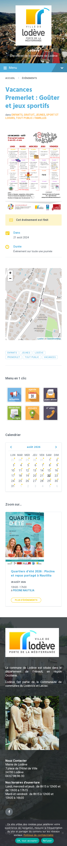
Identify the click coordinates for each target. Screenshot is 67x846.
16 (56, 470)
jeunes (26, 352)
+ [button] (10, 273)
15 (49, 470)
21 (41, 475)
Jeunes (40, 114)
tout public (32, 357)
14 (41, 470)
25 (20, 481)
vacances (50, 357)
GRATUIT (29, 114)
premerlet (13, 357)
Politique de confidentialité (38, 835)
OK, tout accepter (27, 840)
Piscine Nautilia (23, 590)
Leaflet (40, 338)
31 (41, 460)
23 (56, 475)
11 (20, 470)
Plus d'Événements (26, 600)
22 (49, 475)
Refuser (47, 840)
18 (20, 475)
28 (20, 460)
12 (27, 470)
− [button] (10, 278)
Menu (13, 68)
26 (27, 481)
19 (27, 475)
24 (12, 481)
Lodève (33, 51)
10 (12, 470)
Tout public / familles (31, 118)
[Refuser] (62, 833)
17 (12, 475)
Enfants (17, 114)
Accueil (10, 78)
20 (34, 475)
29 (27, 460)
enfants (12, 352)
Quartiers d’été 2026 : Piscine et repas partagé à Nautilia (33, 573)
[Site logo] (33, 44)
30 (34, 460)
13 (34, 470)
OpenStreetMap (54, 338)
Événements (29, 78)
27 (12, 460)
